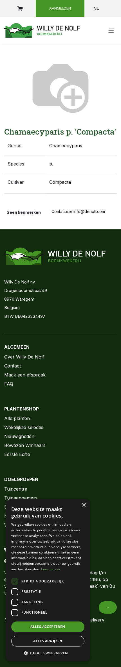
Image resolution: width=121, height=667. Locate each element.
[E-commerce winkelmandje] (20, 8)
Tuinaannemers (20, 498)
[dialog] (48, 580)
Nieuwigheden (19, 436)
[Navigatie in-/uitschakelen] (111, 30)
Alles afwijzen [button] (47, 641)
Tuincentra (15, 489)
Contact (12, 366)
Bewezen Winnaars (25, 445)
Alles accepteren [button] (47, 626)
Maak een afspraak (25, 375)
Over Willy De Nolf (24, 357)
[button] (108, 607)
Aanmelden (60, 8)
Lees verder (50, 569)
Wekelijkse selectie (23, 427)
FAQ (8, 384)
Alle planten (17, 418)
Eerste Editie (17, 454)
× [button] (84, 505)
